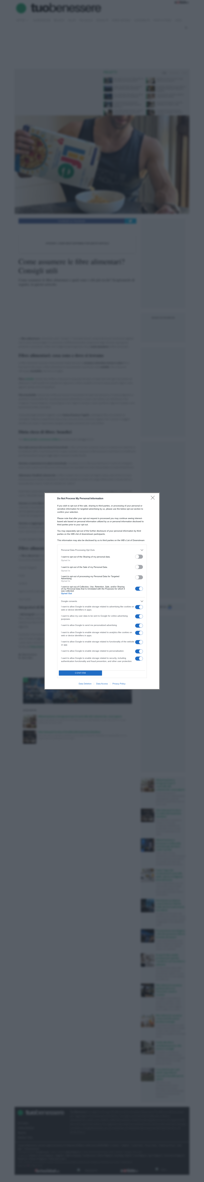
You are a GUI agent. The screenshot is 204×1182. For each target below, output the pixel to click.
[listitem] (102, 550)
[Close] (154, 499)
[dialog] (102, 591)
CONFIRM (80, 673)
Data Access (102, 683)
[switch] (139, 557)
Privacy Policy (118, 683)
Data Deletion (85, 683)
